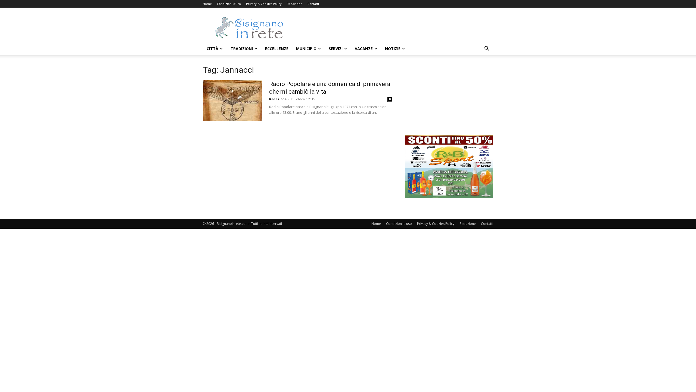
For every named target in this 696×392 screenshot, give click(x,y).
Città (212, 48)
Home (207, 4)
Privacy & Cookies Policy (264, 4)
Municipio (306, 48)
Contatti (313, 4)
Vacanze (364, 48)
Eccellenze (276, 48)
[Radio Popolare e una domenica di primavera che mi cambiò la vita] (232, 100)
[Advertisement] (394, 27)
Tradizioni (242, 48)
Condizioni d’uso (229, 4)
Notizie (392, 48)
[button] (486, 49)
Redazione (294, 4)
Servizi (336, 48)
